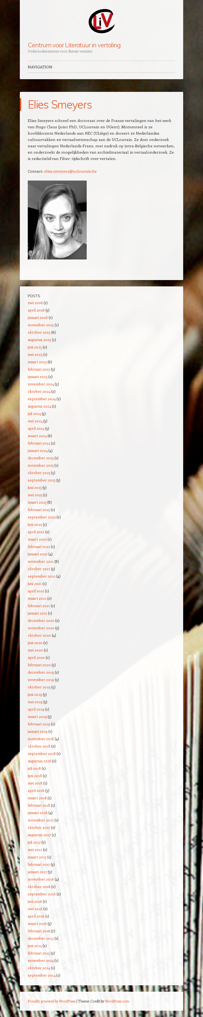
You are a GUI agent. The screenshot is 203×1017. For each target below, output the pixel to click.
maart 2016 (37, 923)
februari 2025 (39, 369)
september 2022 (42, 516)
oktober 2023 (39, 472)
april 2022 (36, 531)
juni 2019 (35, 694)
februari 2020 (39, 664)
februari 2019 (39, 723)
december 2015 (41, 938)
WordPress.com (117, 1001)
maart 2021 (37, 598)
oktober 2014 (39, 967)
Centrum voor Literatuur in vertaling (74, 45)
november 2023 (41, 465)
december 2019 (41, 672)
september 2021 (42, 576)
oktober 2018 (39, 746)
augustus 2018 (39, 760)
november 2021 (41, 561)
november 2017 (41, 819)
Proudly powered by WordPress (51, 1001)
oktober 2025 (39, 332)
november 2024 (41, 383)
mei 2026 (35, 302)
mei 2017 (35, 849)
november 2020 (41, 627)
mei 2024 (35, 420)
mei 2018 (35, 783)
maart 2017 (37, 856)
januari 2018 (38, 812)
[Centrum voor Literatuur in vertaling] (101, 20)
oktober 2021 (39, 568)
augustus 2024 (39, 406)
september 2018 (42, 753)
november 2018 (41, 738)
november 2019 (41, 679)
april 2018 (36, 790)
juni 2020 (35, 642)
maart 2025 (37, 361)
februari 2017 (39, 864)
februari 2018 (39, 805)
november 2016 (41, 879)
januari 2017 (37, 871)
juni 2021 (35, 583)
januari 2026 (38, 317)
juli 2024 (34, 413)
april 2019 (36, 709)
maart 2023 (37, 502)
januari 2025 (38, 376)
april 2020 (36, 657)
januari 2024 (38, 450)
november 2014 (41, 960)
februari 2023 (39, 509)
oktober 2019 (39, 686)
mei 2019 (35, 701)
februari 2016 (39, 930)
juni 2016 (35, 901)
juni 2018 (35, 775)
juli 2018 (34, 768)
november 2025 (41, 324)
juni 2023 (35, 487)
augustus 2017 (39, 834)
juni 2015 (35, 945)
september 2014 (42, 975)
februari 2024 (39, 443)
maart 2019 (37, 716)
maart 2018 (37, 797)
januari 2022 (38, 553)
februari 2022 (39, 546)
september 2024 (42, 398)
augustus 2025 (39, 339)
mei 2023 (35, 494)
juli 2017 (34, 842)
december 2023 (41, 457)
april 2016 (36, 916)
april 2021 (36, 590)
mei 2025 (35, 354)
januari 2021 (37, 613)
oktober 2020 (39, 635)
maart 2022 (37, 539)
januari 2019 (38, 731)
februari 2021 (39, 605)
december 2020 (41, 620)
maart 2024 (37, 435)
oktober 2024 (39, 391)
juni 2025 (35, 346)
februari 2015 (39, 952)
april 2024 (36, 428)
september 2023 (42, 480)
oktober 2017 (39, 827)
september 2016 (42, 893)
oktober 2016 (39, 886)
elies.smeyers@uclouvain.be (70, 171)
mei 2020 (35, 649)
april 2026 (36, 310)
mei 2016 (35, 908)
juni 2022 (35, 524)
